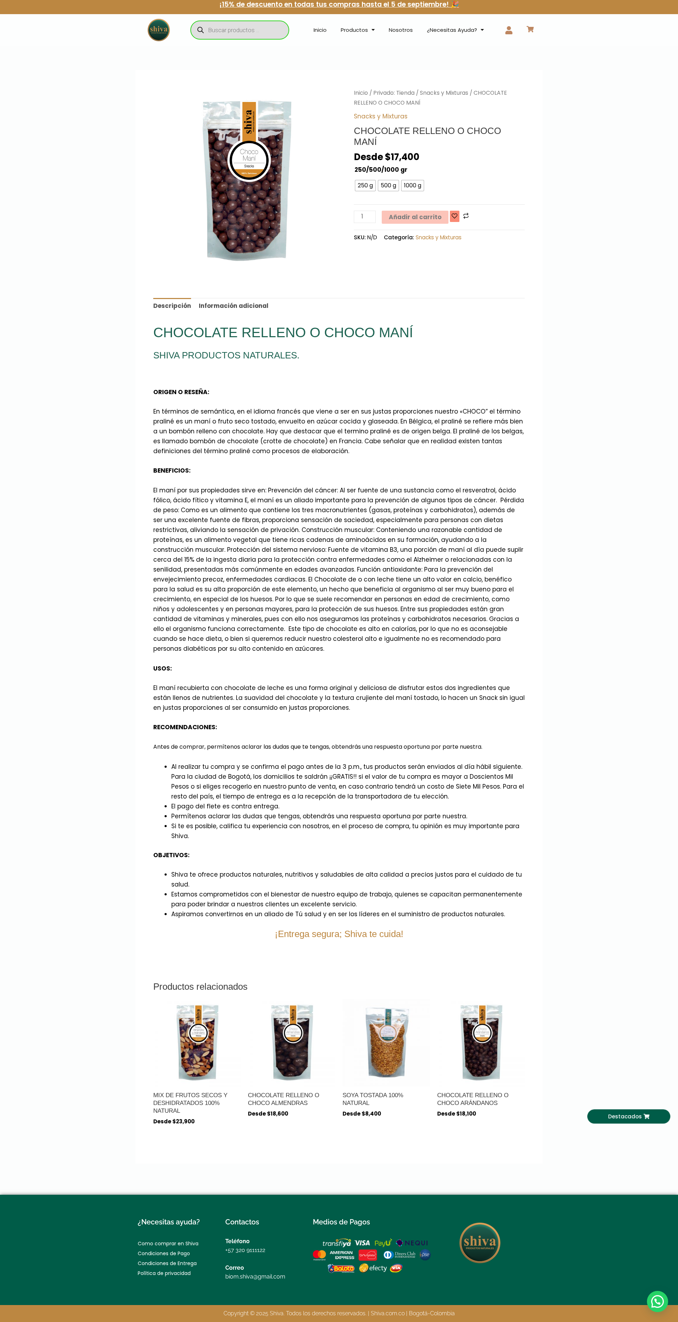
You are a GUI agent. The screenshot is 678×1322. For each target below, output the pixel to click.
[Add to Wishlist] (454, 216)
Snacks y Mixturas (444, 92)
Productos (354, 30)
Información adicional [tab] (233, 306)
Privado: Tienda (394, 92)
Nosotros (401, 30)
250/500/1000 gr (381, 169)
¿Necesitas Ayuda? (452, 30)
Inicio (320, 30)
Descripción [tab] (172, 306)
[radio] (365, 185)
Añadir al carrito (415, 217)
